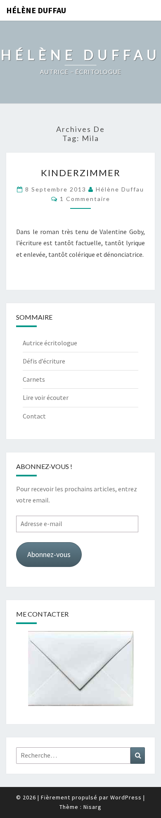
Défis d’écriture (44, 361)
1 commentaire (85, 198)
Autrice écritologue (50, 343)
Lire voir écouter (46, 397)
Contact (34, 416)
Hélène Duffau (36, 10)
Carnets (34, 379)
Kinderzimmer (81, 172)
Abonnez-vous (49, 554)
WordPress (126, 797)
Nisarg (92, 807)
